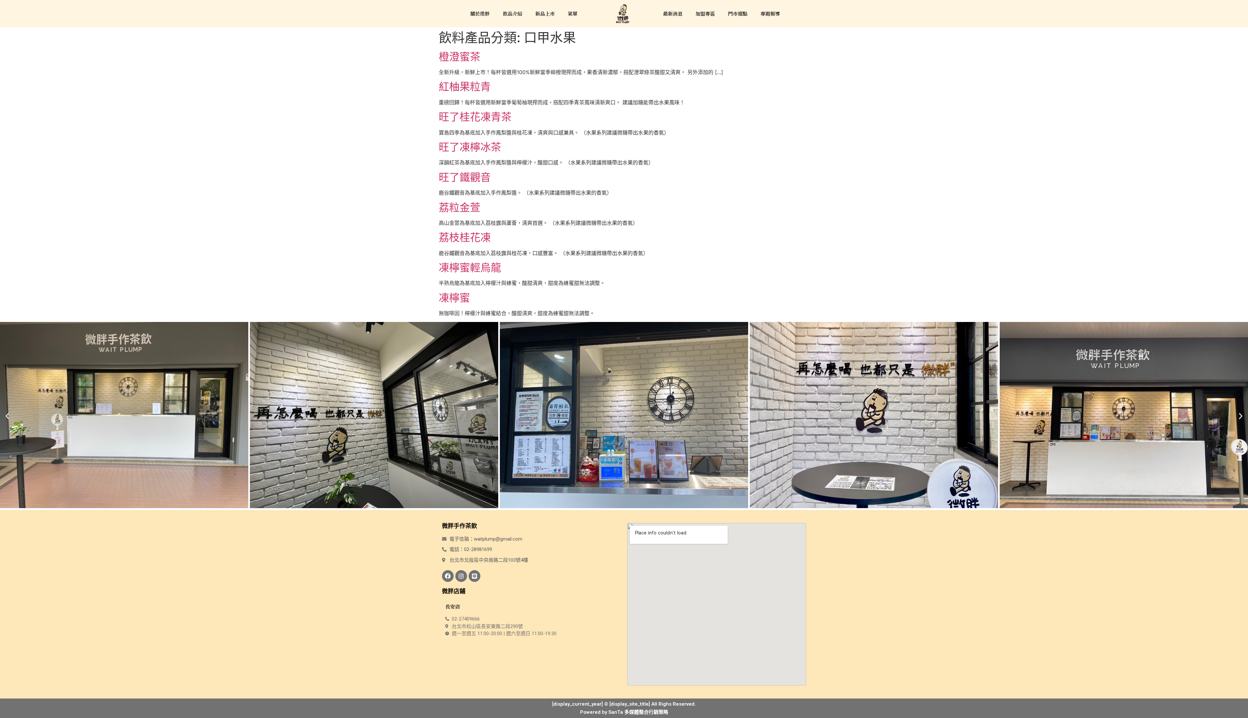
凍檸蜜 (454, 297)
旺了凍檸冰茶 (470, 147)
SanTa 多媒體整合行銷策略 (638, 712)
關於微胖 (480, 13)
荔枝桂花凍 (465, 237)
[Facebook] (448, 576)
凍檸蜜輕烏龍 (470, 267)
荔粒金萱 (459, 207)
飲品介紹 (512, 13)
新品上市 (545, 13)
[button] (7, 416)
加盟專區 (705, 13)
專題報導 (770, 13)
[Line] (474, 576)
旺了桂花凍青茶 (475, 116)
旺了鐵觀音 (465, 177)
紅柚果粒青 (465, 86)
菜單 (573, 13)
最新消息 (672, 13)
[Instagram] (461, 576)
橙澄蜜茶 (459, 56)
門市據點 (738, 13)
